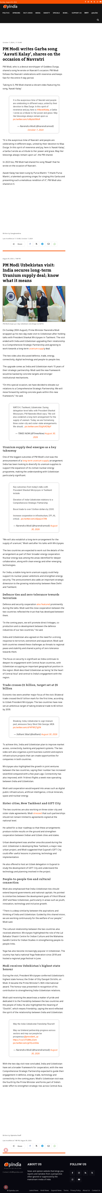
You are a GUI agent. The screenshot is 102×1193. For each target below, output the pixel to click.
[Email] (48, 244)
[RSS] (91, 1)
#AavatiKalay (43, 109)
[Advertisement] (34, 208)
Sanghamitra (15, 233)
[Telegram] (42, 244)
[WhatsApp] (97, 1)
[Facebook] (85, 1)
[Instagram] (88, 1)
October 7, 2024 (35, 129)
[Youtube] (100, 1)
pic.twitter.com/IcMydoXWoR (26, 119)
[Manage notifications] (6, 1187)
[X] (94, 1)
